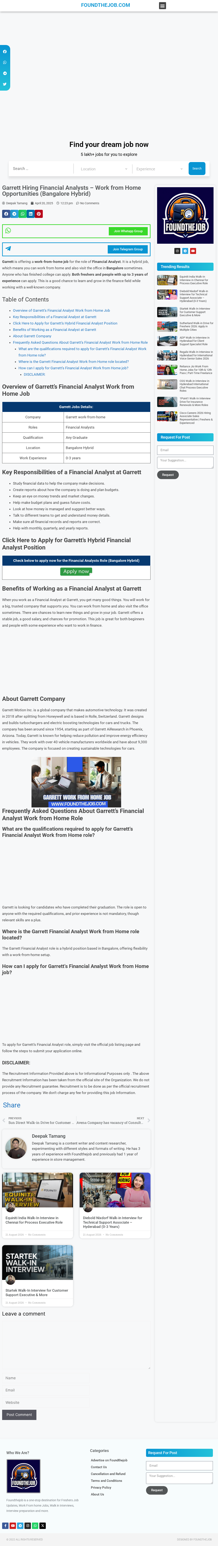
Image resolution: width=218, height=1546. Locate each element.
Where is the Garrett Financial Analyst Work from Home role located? (74, 361)
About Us (97, 1494)
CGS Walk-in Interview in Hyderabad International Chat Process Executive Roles (194, 386)
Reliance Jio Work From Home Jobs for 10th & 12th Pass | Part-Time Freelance (196, 370)
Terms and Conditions (106, 1481)
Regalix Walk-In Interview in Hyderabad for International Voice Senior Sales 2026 (196, 355)
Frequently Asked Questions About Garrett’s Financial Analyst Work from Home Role (80, 342)
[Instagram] (177, 251)
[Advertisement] (109, 43)
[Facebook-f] (5, 1526)
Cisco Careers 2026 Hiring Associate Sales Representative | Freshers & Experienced (196, 418)
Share (11, 1105)
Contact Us (99, 1467)
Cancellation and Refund (108, 1474)
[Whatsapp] (35, 1526)
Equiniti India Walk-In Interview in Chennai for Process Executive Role (34, 1220)
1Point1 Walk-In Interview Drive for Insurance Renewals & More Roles (195, 402)
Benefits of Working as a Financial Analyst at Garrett (54, 329)
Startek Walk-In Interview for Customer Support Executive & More (37, 1292)
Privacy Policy (101, 1487)
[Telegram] (185, 251)
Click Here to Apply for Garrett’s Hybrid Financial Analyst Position (65, 323)
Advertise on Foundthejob (109, 1460)
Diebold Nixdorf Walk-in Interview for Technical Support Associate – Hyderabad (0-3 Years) (112, 1222)
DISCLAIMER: (34, 374)
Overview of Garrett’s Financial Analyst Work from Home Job (61, 310)
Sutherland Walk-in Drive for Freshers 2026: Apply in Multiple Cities (196, 326)
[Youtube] (193, 251)
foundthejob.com (105, 5)
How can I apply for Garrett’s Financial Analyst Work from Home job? (73, 368)
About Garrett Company (32, 336)
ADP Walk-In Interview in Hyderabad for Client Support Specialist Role (194, 341)
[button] (162, 5)
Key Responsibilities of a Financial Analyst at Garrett (54, 317)
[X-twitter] (42, 1526)
